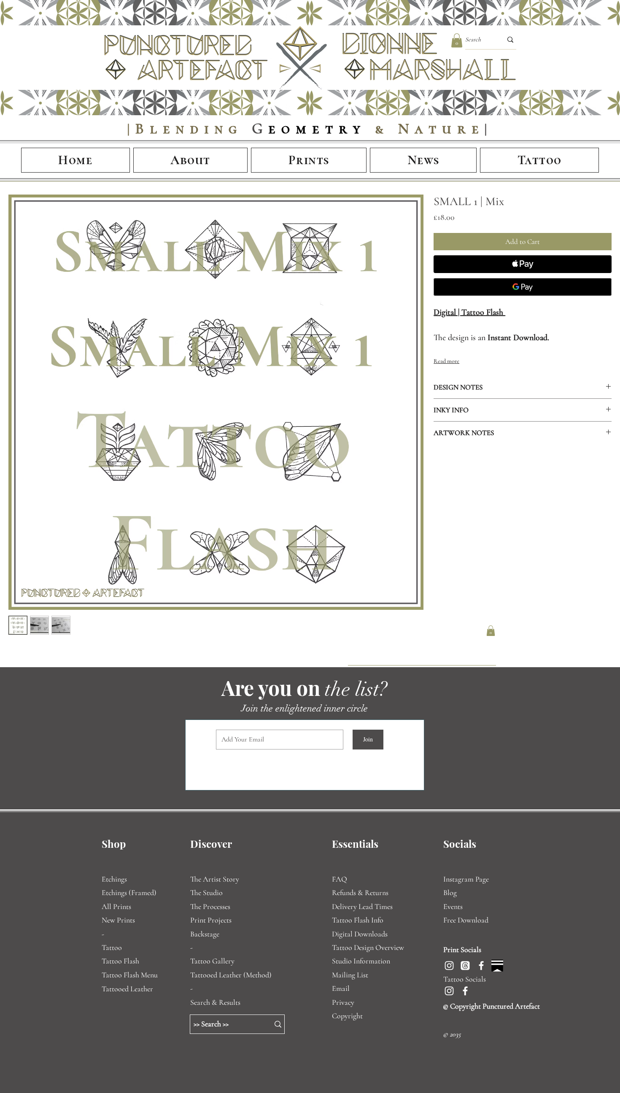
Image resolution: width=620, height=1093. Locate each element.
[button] (457, 40)
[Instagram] (449, 965)
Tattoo (112, 947)
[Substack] (497, 965)
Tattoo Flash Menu (130, 974)
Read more (446, 361)
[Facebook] (481, 965)
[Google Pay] (523, 287)
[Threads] (465, 965)
